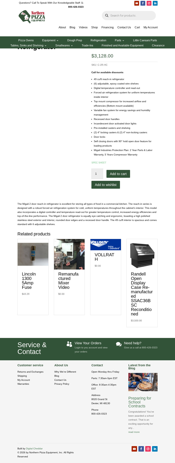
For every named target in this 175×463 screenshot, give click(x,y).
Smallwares (62, 45)
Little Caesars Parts (145, 40)
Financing (108, 27)
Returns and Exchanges (30, 371)
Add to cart (118, 174)
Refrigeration (98, 40)
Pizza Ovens (26, 40)
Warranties (23, 383)
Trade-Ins (87, 45)
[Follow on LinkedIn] (155, 3)
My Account (151, 27)
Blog (72, 27)
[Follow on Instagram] (149, 3)
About (62, 27)
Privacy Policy (61, 383)
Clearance (158, 45)
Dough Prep (74, 40)
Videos (83, 27)
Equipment (48, 40)
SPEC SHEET (98, 162)
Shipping (22, 375)
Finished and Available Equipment (122, 45)
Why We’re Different (65, 371)
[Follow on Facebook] (142, 3)
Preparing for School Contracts (139, 402)
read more (134, 432)
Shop (94, 27)
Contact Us (124, 27)
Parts (118, 40)
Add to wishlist (106, 185)
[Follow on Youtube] (136, 3)
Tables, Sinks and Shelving (26, 45)
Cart (137, 27)
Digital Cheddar (34, 448)
